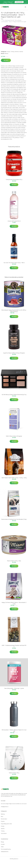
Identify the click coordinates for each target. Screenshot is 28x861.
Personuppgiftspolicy (6, 849)
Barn (2, 816)
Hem (2, 19)
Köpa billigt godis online (6, 823)
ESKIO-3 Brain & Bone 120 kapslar (14, 436)
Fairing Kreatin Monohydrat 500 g (14, 179)
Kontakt (3, 844)
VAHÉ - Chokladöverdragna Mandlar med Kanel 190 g (14, 646)
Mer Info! (6, 60)
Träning (12, 51)
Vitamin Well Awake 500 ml (14, 221)
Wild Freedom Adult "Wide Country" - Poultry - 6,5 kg (14, 477)
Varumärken (4, 833)
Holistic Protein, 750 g (14, 772)
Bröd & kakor (4, 819)
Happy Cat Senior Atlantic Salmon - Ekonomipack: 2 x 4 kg (14, 603)
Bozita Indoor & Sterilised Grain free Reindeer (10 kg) (14, 519)
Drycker (3, 821)
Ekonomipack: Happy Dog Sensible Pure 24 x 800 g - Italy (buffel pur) (14, 310)
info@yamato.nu (4, 806)
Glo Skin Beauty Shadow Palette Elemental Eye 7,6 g (14, 394)
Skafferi (3, 828)
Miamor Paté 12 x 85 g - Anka (14, 560)
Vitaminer (17, 51)
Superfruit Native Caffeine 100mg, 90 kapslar (14, 353)
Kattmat (21, 51)
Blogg (2, 842)
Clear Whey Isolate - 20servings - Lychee (14, 688)
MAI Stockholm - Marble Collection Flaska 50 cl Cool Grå (14, 730)
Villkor (2, 846)
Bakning (3, 814)
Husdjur (8, 51)
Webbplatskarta (4, 851)
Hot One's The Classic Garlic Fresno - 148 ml (14, 262)
